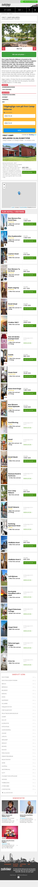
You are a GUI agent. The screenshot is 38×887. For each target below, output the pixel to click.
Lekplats (4, 736)
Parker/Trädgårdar (7, 756)
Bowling (4, 693)
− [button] (4, 187)
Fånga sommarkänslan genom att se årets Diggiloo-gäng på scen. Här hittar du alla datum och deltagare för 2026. (8, 845)
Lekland (4, 733)
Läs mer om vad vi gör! (27, 872)
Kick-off (4, 720)
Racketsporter (6, 759)
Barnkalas (5, 687)
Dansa (3, 697)
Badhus (4, 684)
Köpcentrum (5, 726)
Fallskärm (4, 703)
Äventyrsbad (5, 677)
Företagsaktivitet (7, 710)
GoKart (4, 716)
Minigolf (4, 743)
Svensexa (4, 779)
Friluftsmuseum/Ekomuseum (10, 713)
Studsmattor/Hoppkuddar (9, 776)
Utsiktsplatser (6, 789)
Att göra (7, 10)
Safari (3, 763)
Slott (3, 773)
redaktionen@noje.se (22, 875)
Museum (4, 749)
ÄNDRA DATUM (27, 343)
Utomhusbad (5, 786)
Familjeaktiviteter (7, 707)
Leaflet (12, 207)
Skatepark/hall (6, 769)
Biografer (5, 690)
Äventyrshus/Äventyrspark (9, 680)
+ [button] (4, 184)
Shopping (4, 766)
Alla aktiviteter (8, 793)
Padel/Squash (6, 753)
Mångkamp (5, 740)
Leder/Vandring (6, 730)
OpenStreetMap (23, 207)
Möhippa (4, 746)
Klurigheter (5, 723)
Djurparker (5, 700)
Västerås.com (4, 13)
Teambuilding (5, 782)
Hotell (11, 13)
